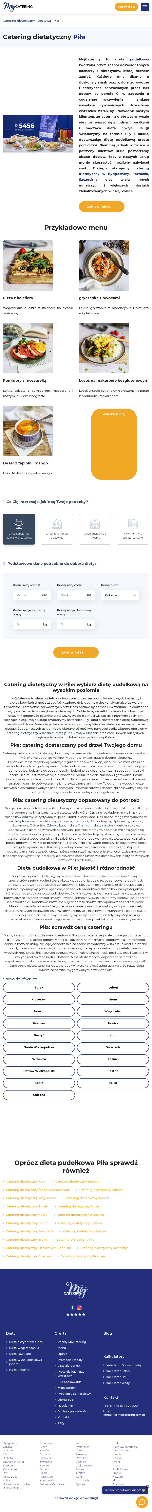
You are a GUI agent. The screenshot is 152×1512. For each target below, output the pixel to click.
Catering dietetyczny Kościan (83, 1256)
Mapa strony (67, 1388)
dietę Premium (81, 825)
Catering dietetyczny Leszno (80, 1223)
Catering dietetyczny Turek (27, 1206)
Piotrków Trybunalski (126, 1446)
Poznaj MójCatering (72, 1342)
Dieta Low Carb (20, 1354)
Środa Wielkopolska (39, 1047)
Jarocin (39, 1011)
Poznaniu (140, 174)
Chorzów (118, 1484)
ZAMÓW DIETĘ (114, 414)
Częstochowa (121, 1450)
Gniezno (39, 1094)
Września (39, 1059)
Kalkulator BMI (116, 1377)
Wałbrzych (82, 1446)
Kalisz (113, 1083)
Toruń (79, 1443)
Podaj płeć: (109, 585)
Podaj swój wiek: (69, 585)
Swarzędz (113, 1047)
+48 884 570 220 (126, 1406)
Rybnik (117, 1461)
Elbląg (117, 1480)
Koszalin (118, 1476)
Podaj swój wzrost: (27, 585)
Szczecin (45, 1454)
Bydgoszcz (10, 1443)
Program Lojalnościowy (74, 1393)
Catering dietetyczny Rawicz (87, 1198)
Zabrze (44, 1465)
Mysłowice (46, 1476)
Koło (113, 1035)
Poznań (113, 1059)
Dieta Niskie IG (19, 1370)
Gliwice (80, 1450)
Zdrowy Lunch (57, 825)
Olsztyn (80, 1472)
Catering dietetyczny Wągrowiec (31, 1198)
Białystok (8, 1458)
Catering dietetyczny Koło (25, 1181)
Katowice (46, 1458)
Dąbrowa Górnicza (52, 1484)
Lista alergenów (69, 1365)
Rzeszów (81, 1454)
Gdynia (7, 1446)
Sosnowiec (47, 1443)
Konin (39, 1083)
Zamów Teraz (98, 206)
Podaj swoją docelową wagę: (74, 612)
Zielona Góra (84, 1465)
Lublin (43, 1446)
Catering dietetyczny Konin (78, 1206)
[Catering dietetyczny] (76, 1290)
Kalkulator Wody (118, 1383)
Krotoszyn (39, 999)
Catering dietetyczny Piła (75, 1239)
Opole (117, 1472)
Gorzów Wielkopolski (16, 1484)
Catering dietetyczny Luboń (27, 1223)
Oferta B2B (66, 1399)
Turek (39, 987)
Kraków (44, 1450)
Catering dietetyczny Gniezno (28, 1256)
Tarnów (44, 1469)
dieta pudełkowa (132, 59)
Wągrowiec (113, 1011)
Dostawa (44, 20)
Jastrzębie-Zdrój (13, 1461)
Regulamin (65, 1405)
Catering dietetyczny (19, 20)
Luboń (113, 987)
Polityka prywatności (72, 1411)
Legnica (81, 1461)
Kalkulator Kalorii (118, 1371)
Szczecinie (88, 180)
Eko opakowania (69, 1382)
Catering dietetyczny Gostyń (84, 1231)
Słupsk (80, 1469)
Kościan (39, 1023)
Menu (62, 1348)
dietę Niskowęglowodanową (35, 821)
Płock (43, 1472)
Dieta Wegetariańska (24, 1348)
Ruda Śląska (120, 1469)
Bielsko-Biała (11, 1488)
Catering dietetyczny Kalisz (26, 1215)
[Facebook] (72, 1307)
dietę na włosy (104, 825)
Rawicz (113, 1023)
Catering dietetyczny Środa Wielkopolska (38, 1190)
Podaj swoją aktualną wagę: (29, 612)
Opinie (62, 1354)
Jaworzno (46, 1461)
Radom (117, 1443)
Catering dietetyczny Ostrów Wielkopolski (38, 1248)
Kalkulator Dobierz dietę (123, 1365)
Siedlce (8, 1465)
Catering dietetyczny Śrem (26, 1239)
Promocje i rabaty (70, 1360)
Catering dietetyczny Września (80, 1215)
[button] (145, 7)
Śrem (113, 999)
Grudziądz (82, 1480)
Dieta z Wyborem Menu (26, 1342)
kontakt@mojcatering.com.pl (124, 1415)
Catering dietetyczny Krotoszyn (104, 1248)
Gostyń (39, 1035)
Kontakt (63, 1417)
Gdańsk (117, 1458)
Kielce (117, 1454)
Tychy (116, 1465)
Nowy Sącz (10, 1476)
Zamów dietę (126, 6)
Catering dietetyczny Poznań (101, 1190)
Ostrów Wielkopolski (39, 1071)
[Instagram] (79, 1307)
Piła (5, 1472)
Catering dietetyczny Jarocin (77, 1181)
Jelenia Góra (48, 1480)
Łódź (6, 1454)
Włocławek (10, 1469)
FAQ (61, 1423)
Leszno (113, 1071)
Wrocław (81, 1458)
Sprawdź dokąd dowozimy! (76, 1498)
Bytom (80, 1484)
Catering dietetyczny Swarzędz (29, 1231)
